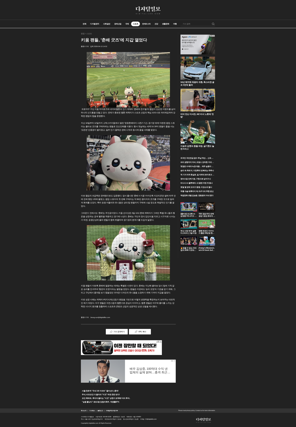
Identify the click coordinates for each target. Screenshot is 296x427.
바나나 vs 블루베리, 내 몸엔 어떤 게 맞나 (196, 183)
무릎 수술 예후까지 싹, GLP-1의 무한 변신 (197, 191)
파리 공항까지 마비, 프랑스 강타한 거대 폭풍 (197, 162)
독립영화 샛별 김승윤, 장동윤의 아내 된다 (196, 195)
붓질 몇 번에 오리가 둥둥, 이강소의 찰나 (196, 187)
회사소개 (83, 410)
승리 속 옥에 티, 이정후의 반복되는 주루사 (197, 170)
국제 (127, 24)
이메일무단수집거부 (112, 410)
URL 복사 (142, 332)
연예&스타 (146, 24)
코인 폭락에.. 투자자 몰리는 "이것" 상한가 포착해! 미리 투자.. (106, 398)
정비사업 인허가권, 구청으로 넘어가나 (195, 179)
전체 (84, 24)
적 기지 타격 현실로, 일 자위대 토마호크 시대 (197, 175)
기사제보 (92, 410)
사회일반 (106, 24)
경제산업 (117, 24)
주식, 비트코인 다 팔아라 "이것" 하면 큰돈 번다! (101, 394)
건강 (156, 24)
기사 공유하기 (119, 332)
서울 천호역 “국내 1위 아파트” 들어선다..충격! (100, 391)
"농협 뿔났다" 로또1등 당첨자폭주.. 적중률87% (100, 402)
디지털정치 (94, 24)
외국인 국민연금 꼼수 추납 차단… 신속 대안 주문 (196, 158)
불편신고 (100, 410)
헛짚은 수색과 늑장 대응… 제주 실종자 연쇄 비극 (196, 166)
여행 (175, 24)
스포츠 (135, 24)
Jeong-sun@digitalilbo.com (100, 317)
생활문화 (165, 24)
